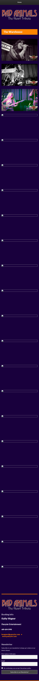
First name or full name (9, 654)
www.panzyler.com (9, 636)
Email (3, 661)
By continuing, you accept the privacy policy (17, 668)
